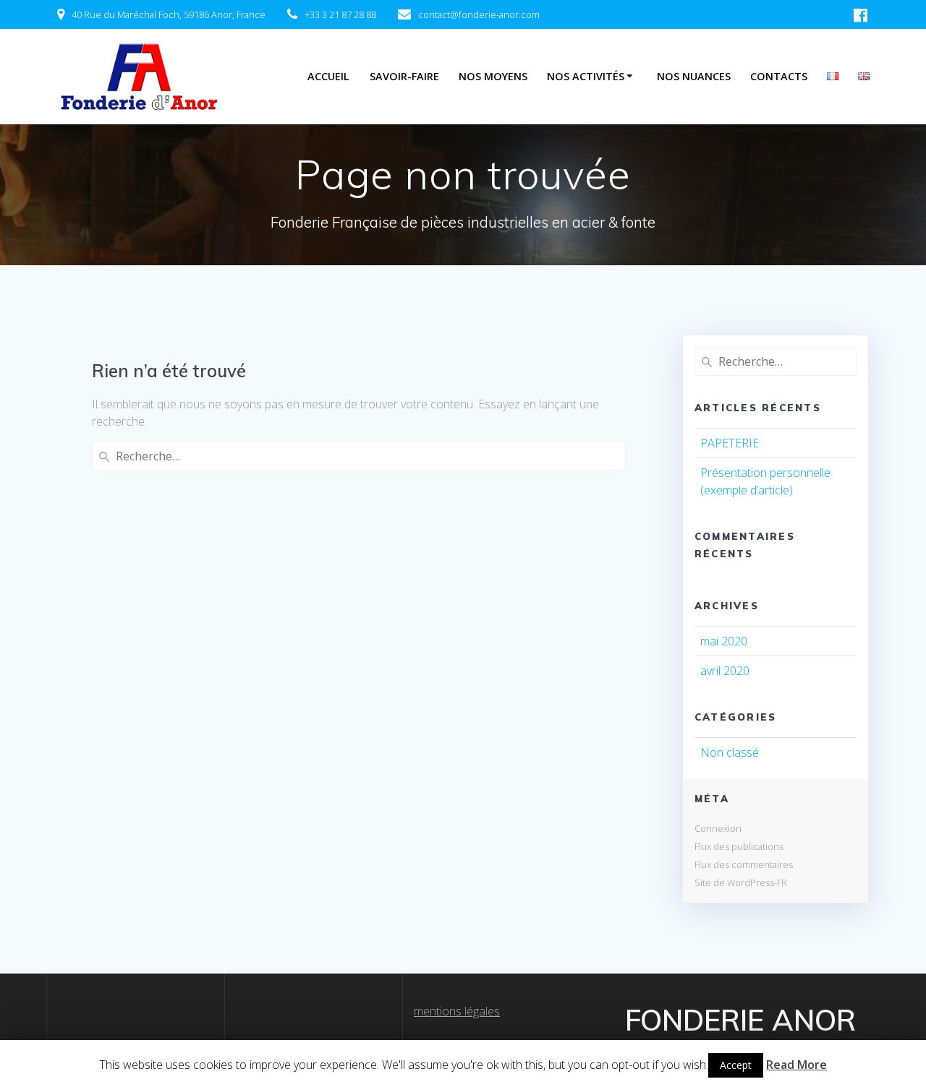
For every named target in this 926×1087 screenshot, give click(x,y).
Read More (796, 1065)
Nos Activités (585, 76)
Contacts (778, 76)
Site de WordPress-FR (740, 882)
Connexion (718, 828)
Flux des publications (738, 846)
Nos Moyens (493, 76)
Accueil (328, 76)
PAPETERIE (729, 443)
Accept (736, 1065)
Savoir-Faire (404, 76)
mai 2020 (723, 641)
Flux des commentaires (743, 864)
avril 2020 (724, 671)
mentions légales (457, 1011)
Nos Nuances (694, 76)
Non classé (729, 752)
